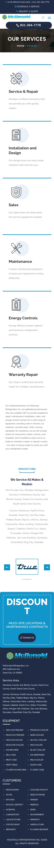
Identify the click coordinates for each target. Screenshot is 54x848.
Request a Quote (28, 11)
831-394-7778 (30, 25)
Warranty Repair (23, 374)
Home (20, 46)
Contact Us (28, 637)
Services (32, 46)
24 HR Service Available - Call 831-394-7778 (28, 2)
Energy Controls (23, 318)
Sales (13, 205)
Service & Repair (23, 91)
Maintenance (20, 261)
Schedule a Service (28, 6)
